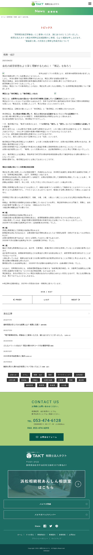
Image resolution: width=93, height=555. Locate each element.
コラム (25, 375)
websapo (46, 550)
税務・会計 (46, 366)
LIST (47, 300)
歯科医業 (43, 324)
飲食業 (52, 385)
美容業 (41, 385)
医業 (71, 380)
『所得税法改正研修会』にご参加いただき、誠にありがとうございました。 (46, 34)
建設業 (81, 380)
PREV (19, 299)
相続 (52, 345)
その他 (63, 385)
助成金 (24, 380)
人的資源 (79, 375)
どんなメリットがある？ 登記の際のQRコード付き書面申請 (27, 345)
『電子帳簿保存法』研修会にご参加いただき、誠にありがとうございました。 (34, 335)
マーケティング (64, 375)
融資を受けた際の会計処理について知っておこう (23, 366)
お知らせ (67, 335)
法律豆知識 (48, 380)
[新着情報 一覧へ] (89, 313)
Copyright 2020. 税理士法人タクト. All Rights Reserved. (46, 548)
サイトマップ (56, 538)
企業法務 (11, 380)
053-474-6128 (47, 420)
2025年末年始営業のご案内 (14, 356)
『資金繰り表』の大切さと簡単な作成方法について (46, 41)
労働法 (35, 380)
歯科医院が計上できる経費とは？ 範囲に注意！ (22, 324)
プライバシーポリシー (40, 538)
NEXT (75, 299)
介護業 (60, 380)
